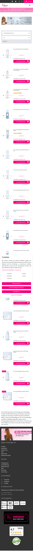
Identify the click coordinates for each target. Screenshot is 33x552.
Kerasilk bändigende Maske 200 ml (21, 311)
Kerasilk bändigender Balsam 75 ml (21, 190)
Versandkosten (25, 63)
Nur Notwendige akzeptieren (16, 287)
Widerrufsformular (6, 455)
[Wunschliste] (21, 1)
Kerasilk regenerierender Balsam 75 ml (21, 211)
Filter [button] (5, 41)
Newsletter (4, 448)
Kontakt (3, 446)
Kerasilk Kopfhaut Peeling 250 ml (20, 49)
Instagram (6, 481)
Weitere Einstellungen (16, 295)
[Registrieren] (16, 1)
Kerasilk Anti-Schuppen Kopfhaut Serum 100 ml (21, 70)
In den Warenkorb (20, 61)
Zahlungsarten (5, 463)
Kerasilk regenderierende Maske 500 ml (20, 332)
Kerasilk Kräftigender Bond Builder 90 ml (21, 130)
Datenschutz (4, 450)
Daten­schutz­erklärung (8, 270)
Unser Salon (4, 472)
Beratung (3, 470)
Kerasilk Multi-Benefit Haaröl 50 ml (21, 109)
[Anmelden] (12, 1)
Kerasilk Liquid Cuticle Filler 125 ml (21, 250)
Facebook (6, 480)
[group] (7, 54)
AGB (2, 452)
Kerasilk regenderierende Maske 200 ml (20, 352)
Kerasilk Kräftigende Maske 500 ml (21, 371)
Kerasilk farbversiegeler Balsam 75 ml (21, 150)
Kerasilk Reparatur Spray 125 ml (20, 230)
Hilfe (2, 468)
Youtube (6, 483)
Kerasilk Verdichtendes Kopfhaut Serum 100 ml (21, 90)
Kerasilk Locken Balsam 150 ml (20, 170)
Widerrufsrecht (5, 466)
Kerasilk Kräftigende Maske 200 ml (21, 391)
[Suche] (19, 1)
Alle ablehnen (16, 291)
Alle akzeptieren (16, 283)
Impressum (4, 454)
